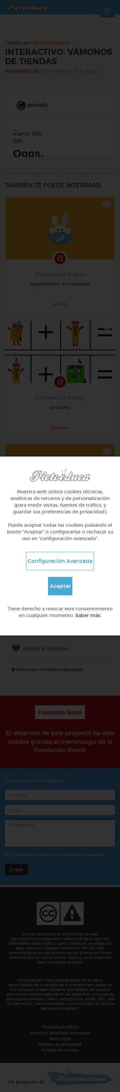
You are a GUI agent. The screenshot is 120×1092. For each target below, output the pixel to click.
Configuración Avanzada (60, 561)
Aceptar (60, 586)
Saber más (87, 615)
